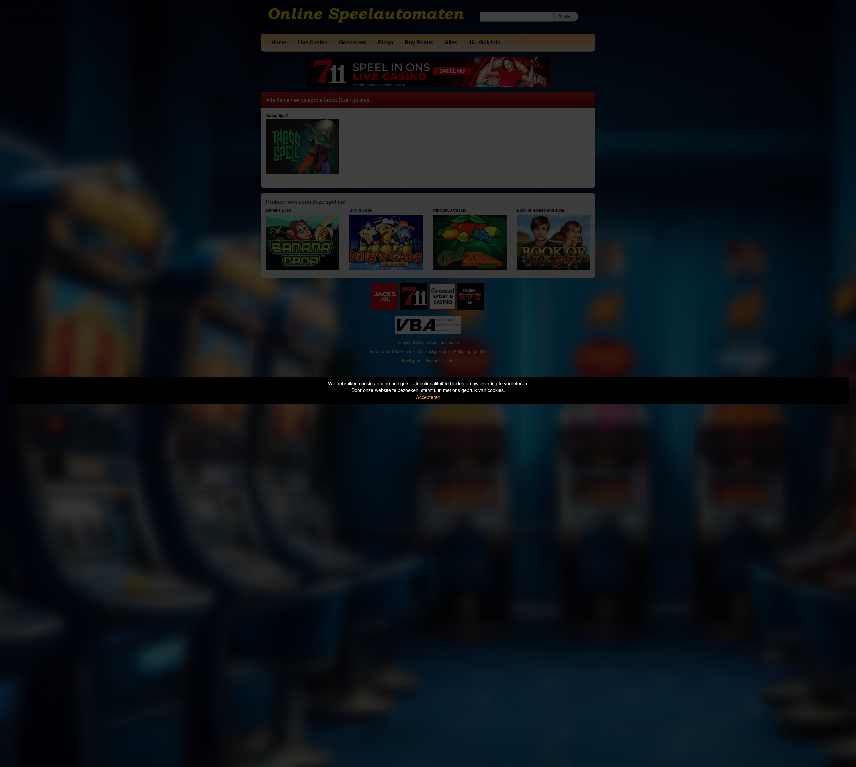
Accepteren (428, 396)
